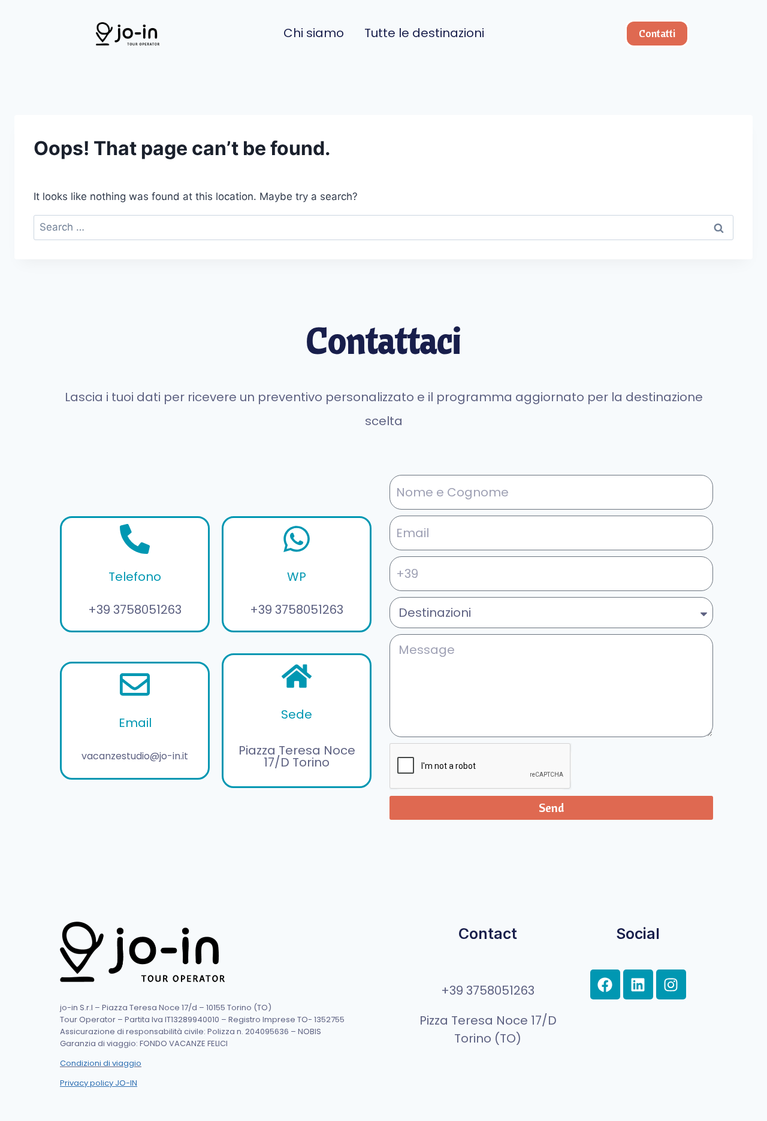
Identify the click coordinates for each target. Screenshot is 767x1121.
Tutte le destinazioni (424, 33)
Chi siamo (313, 33)
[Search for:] (383, 227)
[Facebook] (605, 984)
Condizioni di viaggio (100, 1063)
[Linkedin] (638, 984)
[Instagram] (671, 984)
